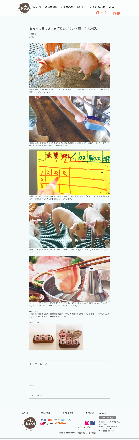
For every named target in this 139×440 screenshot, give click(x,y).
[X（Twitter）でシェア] (36, 364)
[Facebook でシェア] (30, 364)
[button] (116, 13)
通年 (31, 356)
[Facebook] (92, 423)
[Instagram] (87, 423)
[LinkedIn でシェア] (41, 364)
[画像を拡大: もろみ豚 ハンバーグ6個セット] (52, 326)
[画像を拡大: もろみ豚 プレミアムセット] (79, 326)
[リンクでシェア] (46, 364)
